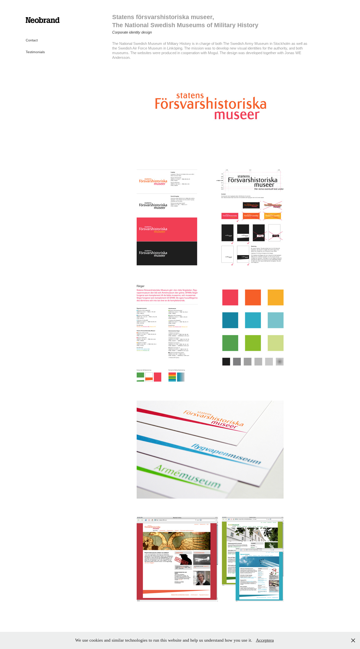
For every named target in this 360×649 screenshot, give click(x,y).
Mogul (213, 53)
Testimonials (35, 52)
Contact (32, 40)
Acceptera (265, 640)
